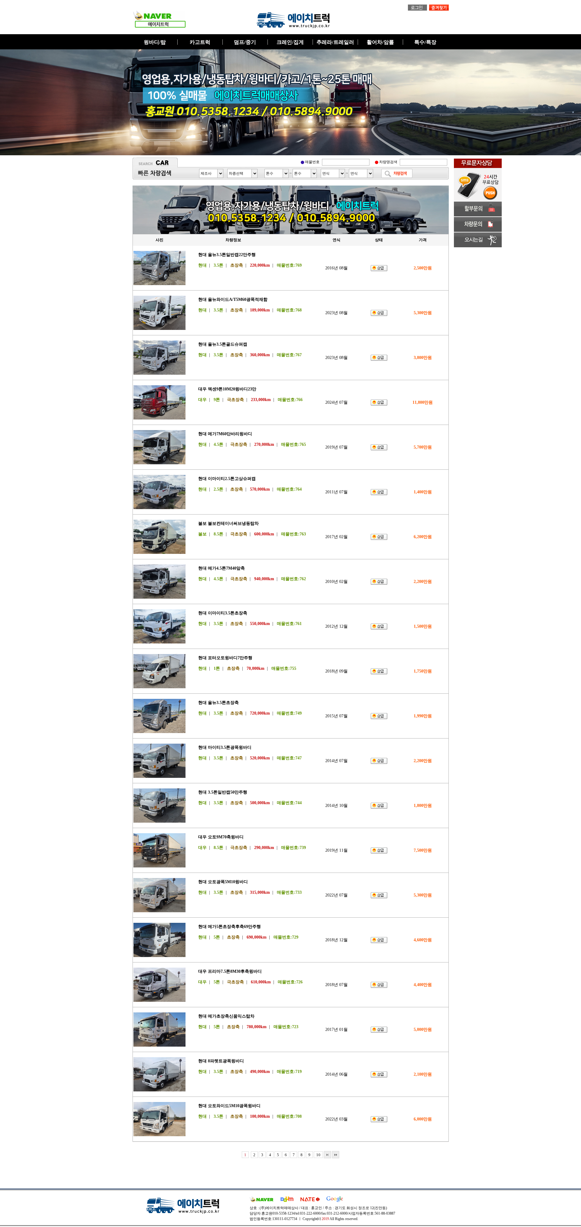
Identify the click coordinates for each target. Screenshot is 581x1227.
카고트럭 (200, 42)
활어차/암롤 (380, 42)
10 (318, 1155)
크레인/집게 (290, 42)
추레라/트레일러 (335, 42)
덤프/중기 (245, 42)
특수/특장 (425, 42)
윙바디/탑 (155, 42)
